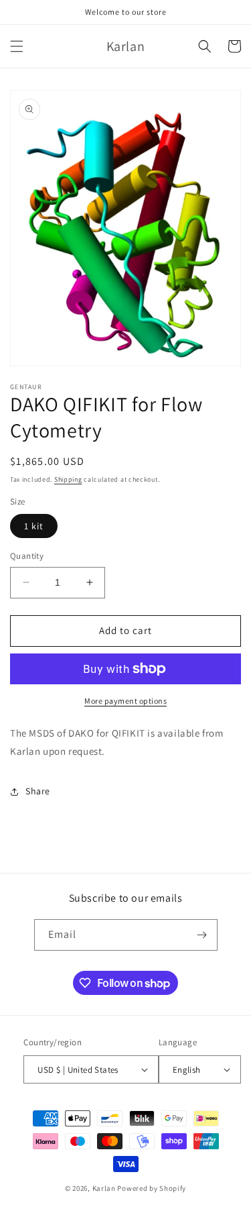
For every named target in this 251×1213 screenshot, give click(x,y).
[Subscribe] (202, 935)
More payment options (125, 701)
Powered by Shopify (151, 1188)
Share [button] (37, 791)
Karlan (104, 1188)
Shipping (68, 479)
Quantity (27, 556)
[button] (16, 46)
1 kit (34, 526)
